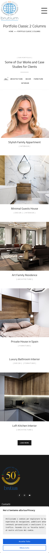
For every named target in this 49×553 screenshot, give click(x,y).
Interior (25, 83)
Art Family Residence (24, 275)
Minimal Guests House (24, 208)
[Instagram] (24, 495)
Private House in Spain (24, 341)
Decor (28, 79)
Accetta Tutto (24, 541)
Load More (24, 443)
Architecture (16, 79)
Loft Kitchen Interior (24, 425)
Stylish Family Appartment (24, 142)
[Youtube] (29, 495)
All (6, 79)
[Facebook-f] (19, 495)
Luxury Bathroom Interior (24, 359)
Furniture (38, 79)
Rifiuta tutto (24, 548)
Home (11, 31)
